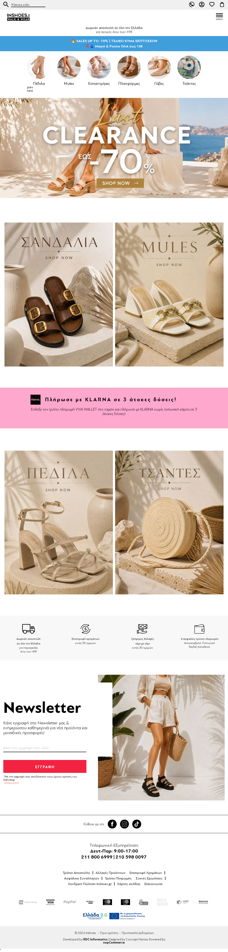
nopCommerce (114, 942)
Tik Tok (136, 824)
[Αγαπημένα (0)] (212, 4)
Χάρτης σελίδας (128, 884)
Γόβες (151, 83)
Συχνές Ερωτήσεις (149, 878)
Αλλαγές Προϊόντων (111, 873)
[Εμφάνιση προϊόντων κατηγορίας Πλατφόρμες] (121, 67)
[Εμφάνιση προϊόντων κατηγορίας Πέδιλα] (31, 67)
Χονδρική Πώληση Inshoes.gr (90, 884)
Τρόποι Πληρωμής (118, 878)
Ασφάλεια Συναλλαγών (81, 878)
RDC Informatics (95, 939)
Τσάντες (181, 83)
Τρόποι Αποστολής (76, 873)
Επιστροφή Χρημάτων (146, 873)
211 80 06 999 (191, 4)
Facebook (112, 824)
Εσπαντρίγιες (91, 83)
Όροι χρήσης (109, 933)
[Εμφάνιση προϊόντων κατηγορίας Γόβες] (151, 67)
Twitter (124, 824)
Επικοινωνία (153, 884)
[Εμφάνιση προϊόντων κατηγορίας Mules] (61, 67)
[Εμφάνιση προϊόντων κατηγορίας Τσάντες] (181, 67)
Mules (61, 83)
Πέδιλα (31, 83)
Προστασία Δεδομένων (138, 933)
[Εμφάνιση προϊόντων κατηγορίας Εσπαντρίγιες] (91, 67)
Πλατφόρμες (121, 83)
